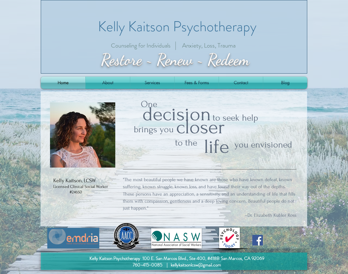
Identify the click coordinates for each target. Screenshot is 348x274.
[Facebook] (257, 240)
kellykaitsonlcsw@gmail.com (196, 265)
